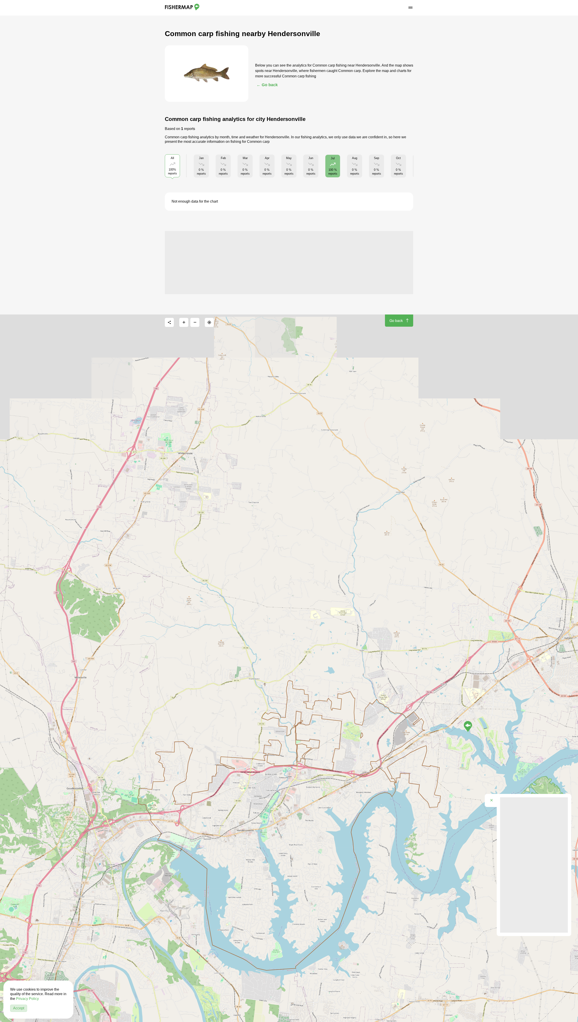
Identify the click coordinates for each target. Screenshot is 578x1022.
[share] (169, 322)
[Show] (468, 726)
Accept (18, 1008)
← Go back (267, 85)
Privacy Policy (27, 999)
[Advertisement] (289, 262)
